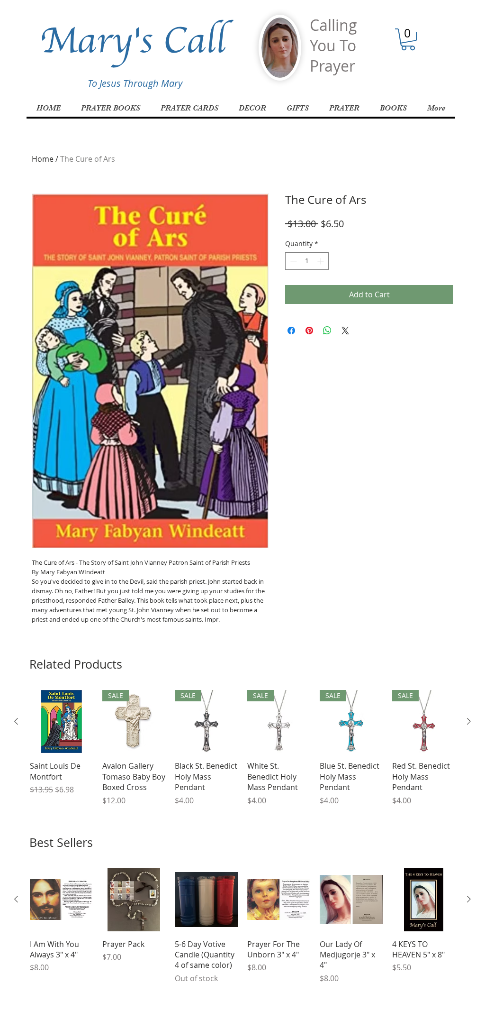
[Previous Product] (16, 721)
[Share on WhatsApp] (327, 330)
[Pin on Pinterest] (309, 330)
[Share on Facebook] (291, 330)
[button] (408, 39)
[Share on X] (345, 330)
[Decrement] (292, 261)
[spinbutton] (306, 261)
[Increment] (321, 261)
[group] (242, 747)
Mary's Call (132, 40)
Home (43, 159)
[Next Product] (469, 721)
